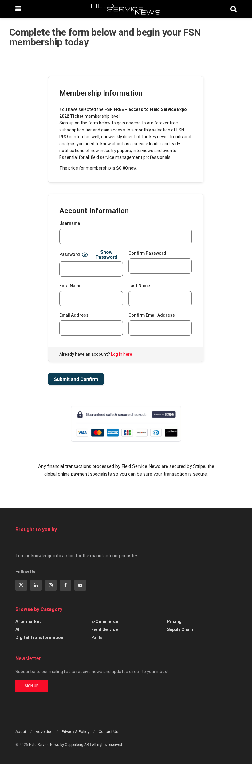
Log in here (121, 354)
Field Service (104, 629)
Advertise (44, 731)
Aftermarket (28, 621)
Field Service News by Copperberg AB (59, 744)
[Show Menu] (18, 9)
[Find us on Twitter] (21, 585)
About (20, 731)
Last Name (139, 285)
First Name (70, 285)
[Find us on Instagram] (51, 585)
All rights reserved (107, 744)
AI (17, 629)
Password (69, 254)
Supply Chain (180, 629)
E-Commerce (104, 621)
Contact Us (108, 731)
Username (69, 223)
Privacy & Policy (75, 731)
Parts (97, 637)
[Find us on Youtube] (80, 585)
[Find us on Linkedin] (36, 585)
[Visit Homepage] (126, 9)
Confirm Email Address (151, 315)
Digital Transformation (39, 637)
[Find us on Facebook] (65, 585)
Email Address (74, 315)
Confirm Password (147, 253)
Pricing (174, 621)
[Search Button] (233, 9)
